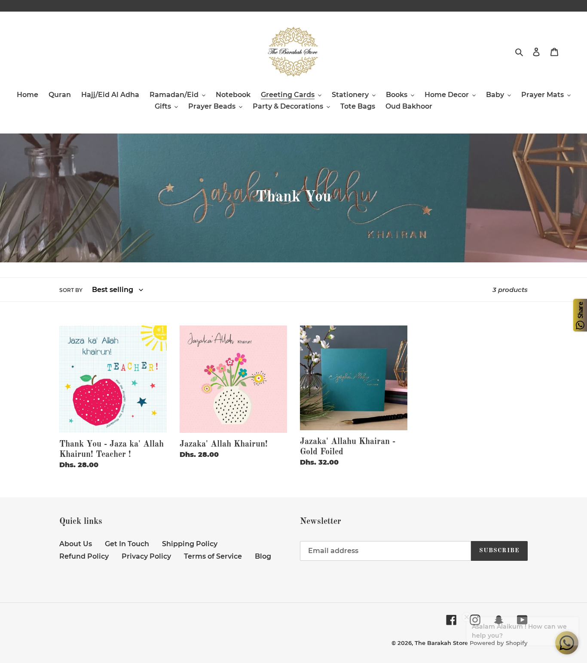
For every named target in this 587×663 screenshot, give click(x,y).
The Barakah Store (441, 642)
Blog (263, 556)
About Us (75, 544)
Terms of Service (213, 556)
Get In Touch (127, 544)
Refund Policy (84, 556)
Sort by (71, 290)
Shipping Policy (189, 544)
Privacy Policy (146, 556)
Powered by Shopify (499, 642)
